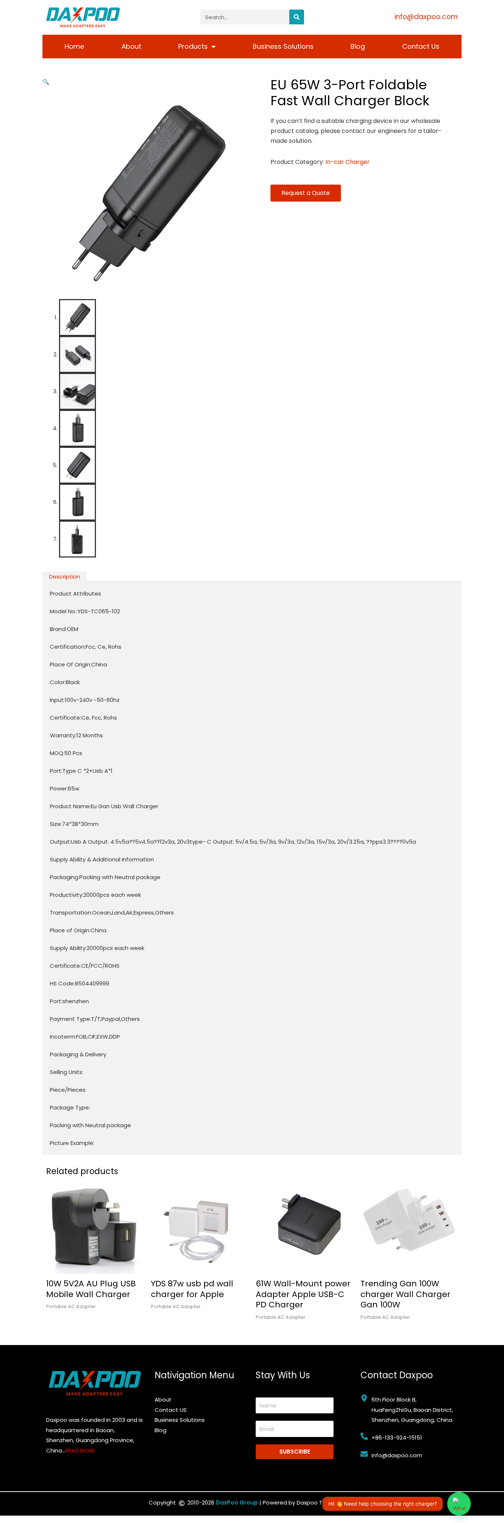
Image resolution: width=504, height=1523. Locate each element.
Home (74, 46)
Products (193, 46)
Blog (358, 46)
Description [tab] (64, 576)
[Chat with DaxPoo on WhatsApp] (459, 1504)
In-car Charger (347, 162)
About (131, 46)
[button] (45, 82)
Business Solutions (283, 46)
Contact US (171, 1410)
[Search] (296, 17)
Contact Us (420, 46)
